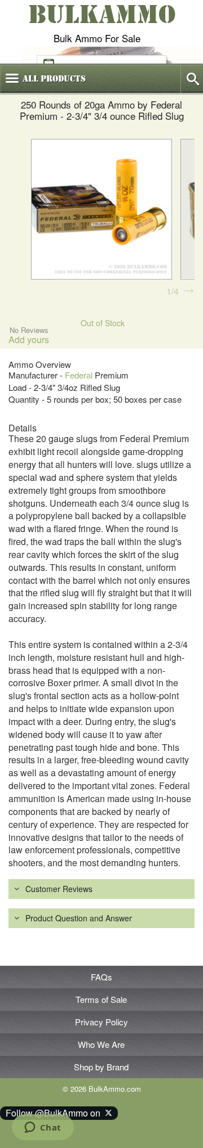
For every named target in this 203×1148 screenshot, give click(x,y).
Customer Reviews (58, 888)
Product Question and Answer (78, 918)
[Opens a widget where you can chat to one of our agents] (42, 1128)
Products (54, 78)
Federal (78, 375)
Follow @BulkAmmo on (55, 1112)
